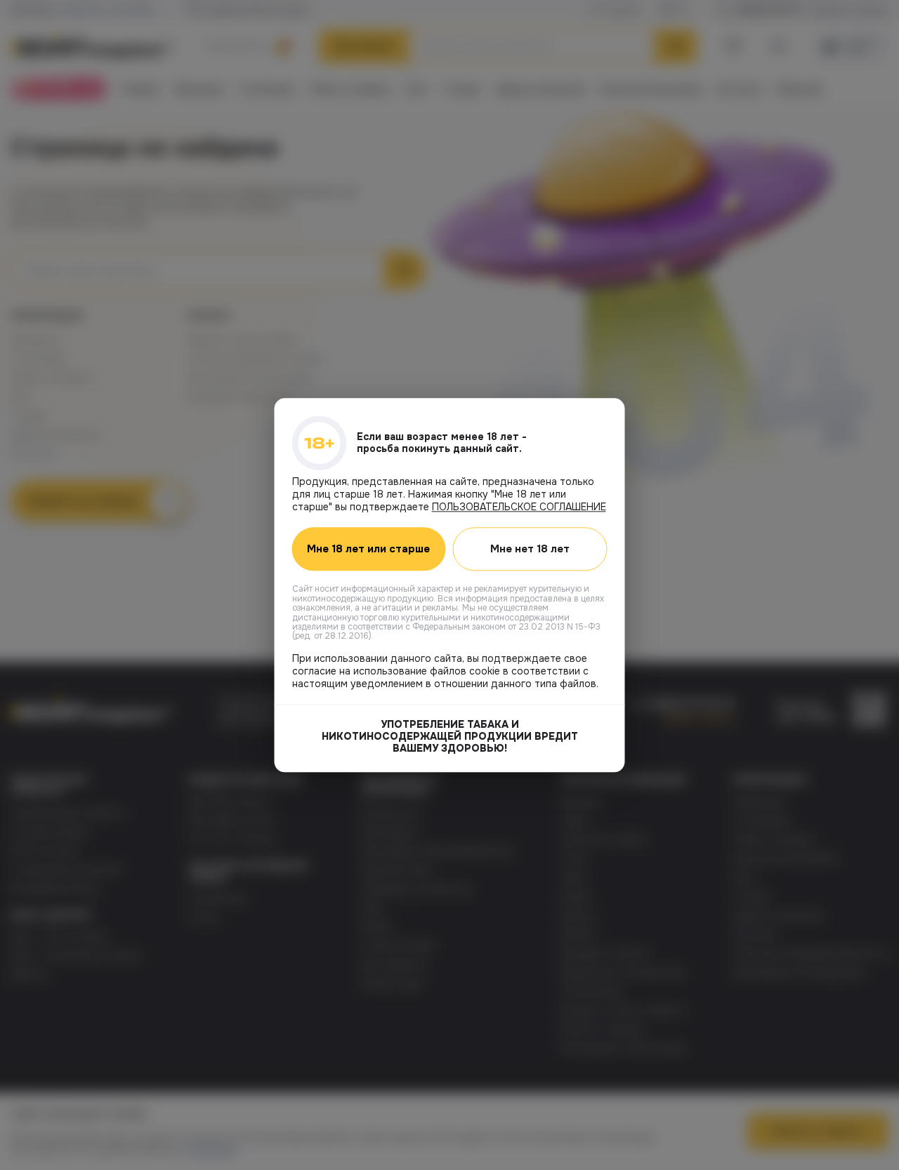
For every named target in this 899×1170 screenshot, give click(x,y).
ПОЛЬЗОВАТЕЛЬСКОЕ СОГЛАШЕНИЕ (519, 506)
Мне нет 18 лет (530, 549)
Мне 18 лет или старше (368, 549)
